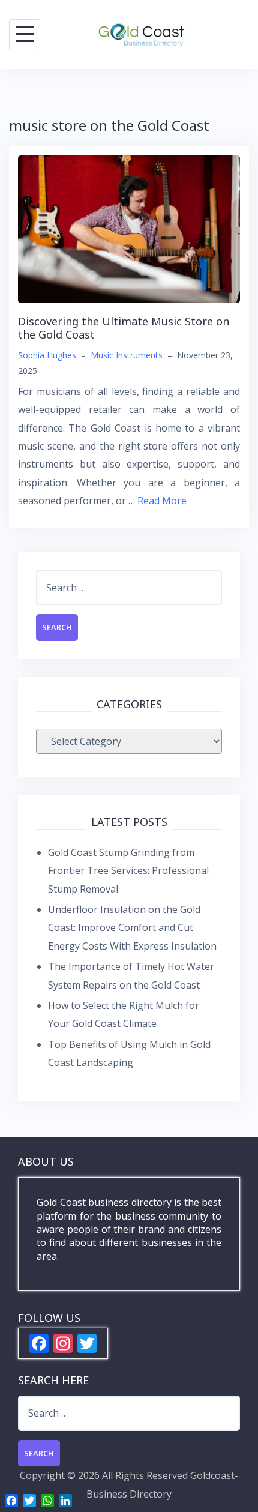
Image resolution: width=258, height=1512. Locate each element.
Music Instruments (127, 355)
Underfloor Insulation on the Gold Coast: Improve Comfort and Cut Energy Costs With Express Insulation (132, 928)
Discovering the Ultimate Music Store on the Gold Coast (123, 328)
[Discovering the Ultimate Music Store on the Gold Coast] (129, 228)
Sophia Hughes (47, 355)
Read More (162, 500)
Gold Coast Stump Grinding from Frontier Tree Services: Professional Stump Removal (128, 871)
